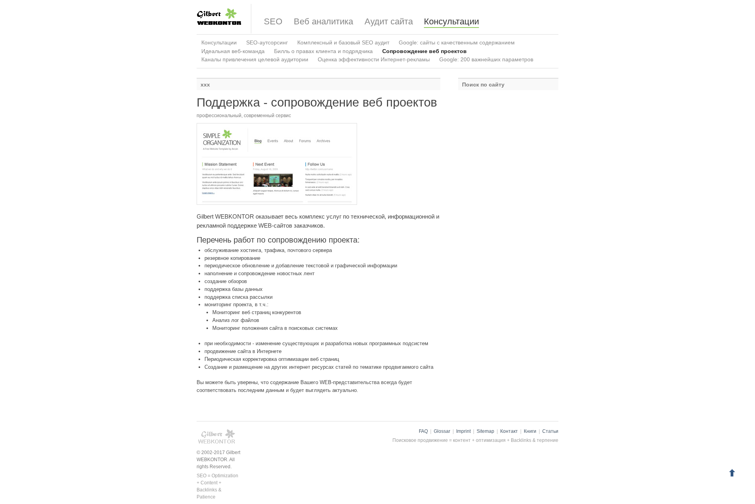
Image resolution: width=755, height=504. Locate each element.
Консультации (451, 21)
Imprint (463, 431)
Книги (530, 431)
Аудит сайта (389, 21)
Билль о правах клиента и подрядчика (323, 51)
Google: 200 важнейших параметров (486, 59)
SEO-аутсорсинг (267, 42)
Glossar (442, 431)
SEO (273, 21)
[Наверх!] (732, 473)
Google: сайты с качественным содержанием (457, 42)
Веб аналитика (323, 21)
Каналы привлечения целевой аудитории (254, 59)
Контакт (509, 431)
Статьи (550, 431)
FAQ (423, 431)
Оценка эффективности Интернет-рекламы (374, 59)
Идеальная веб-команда (233, 51)
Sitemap (485, 431)
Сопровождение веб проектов (424, 51)
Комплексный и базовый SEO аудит (343, 42)
